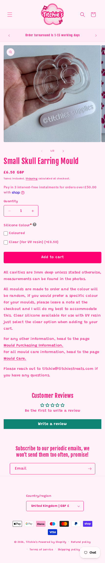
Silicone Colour (18, 225)
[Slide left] (41, 151)
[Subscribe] (89, 468)
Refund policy (81, 542)
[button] (9, 14)
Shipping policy (69, 549)
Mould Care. (15, 359)
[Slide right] (63, 151)
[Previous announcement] (9, 35)
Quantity (11, 201)
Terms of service (41, 549)
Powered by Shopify (53, 542)
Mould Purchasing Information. (33, 345)
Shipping (32, 179)
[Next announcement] (96, 35)
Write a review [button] (52, 424)
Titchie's (32, 542)
